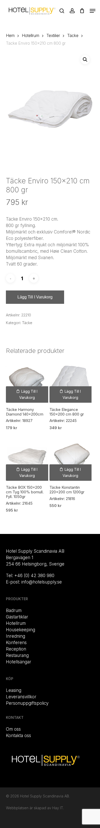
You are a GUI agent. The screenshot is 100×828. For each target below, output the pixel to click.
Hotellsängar (18, 661)
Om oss (13, 729)
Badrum (14, 610)
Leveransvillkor (21, 696)
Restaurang (17, 655)
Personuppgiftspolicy (27, 703)
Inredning (15, 636)
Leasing (13, 690)
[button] (92, 10)
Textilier (53, 35)
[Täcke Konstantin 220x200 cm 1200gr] (70, 459)
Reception (16, 649)
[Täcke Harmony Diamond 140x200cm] (27, 381)
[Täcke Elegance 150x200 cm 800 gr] (70, 381)
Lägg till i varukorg (35, 297)
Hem (10, 35)
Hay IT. (58, 808)
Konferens (16, 642)
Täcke (72, 35)
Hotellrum (30, 35)
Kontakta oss (18, 735)
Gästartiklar (17, 616)
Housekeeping (20, 629)
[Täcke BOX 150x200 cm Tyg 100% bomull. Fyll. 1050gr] (27, 459)
